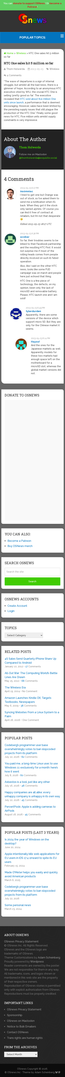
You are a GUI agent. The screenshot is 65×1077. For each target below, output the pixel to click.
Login (11, 611)
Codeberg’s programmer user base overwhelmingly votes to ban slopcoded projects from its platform (30, 749)
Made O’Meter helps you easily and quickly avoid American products (31, 874)
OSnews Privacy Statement (21, 941)
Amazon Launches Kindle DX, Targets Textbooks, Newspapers (28, 699)
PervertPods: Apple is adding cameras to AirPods (30, 808)
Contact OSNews (17, 1032)
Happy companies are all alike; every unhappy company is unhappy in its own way (32, 794)
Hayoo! (35, 341)
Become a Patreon (19, 540)
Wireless (21, 53)
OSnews (21, 1068)
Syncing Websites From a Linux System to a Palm (32, 714)
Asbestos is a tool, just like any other (27, 782)
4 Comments (14, 75)
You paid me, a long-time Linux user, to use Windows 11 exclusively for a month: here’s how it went (31, 767)
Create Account (17, 605)
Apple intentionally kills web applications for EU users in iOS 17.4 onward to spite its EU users (32, 858)
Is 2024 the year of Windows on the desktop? (27, 841)
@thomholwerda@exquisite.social (38, 158)
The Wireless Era (15, 687)
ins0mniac (26, 191)
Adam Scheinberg (49, 957)
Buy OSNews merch (20, 546)
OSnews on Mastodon (20, 1020)
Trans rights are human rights (25, 1037)
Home (10, 53)
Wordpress (37, 961)
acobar (24, 236)
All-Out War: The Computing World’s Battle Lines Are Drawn (31, 675)
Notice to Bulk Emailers (21, 1026)
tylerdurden (33, 311)
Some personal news (18, 905)
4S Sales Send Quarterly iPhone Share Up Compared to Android (30, 660)
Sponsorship (14, 1015)
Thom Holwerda (15, 69)
